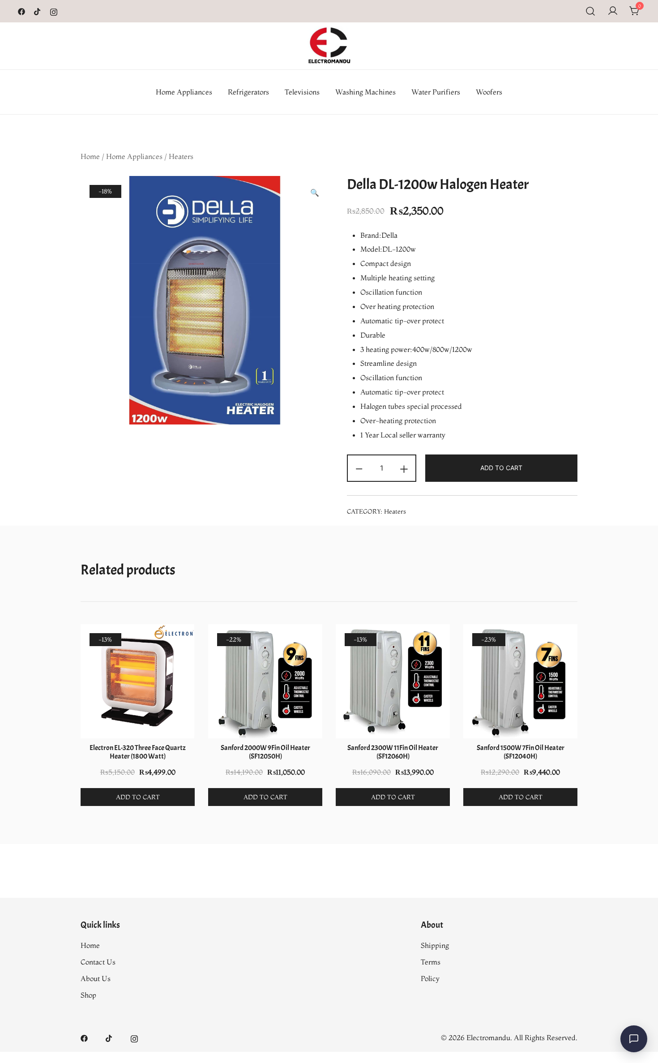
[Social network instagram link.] (53, 10)
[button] (314, 193)
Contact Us (98, 961)
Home (90, 156)
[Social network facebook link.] (21, 10)
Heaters (181, 156)
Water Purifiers (435, 91)
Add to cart (501, 467)
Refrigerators (248, 91)
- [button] (359, 467)
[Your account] (612, 11)
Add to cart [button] (138, 797)
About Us (96, 978)
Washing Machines (365, 91)
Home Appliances (184, 91)
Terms (430, 961)
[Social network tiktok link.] (37, 10)
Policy (430, 978)
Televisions (302, 91)
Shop (88, 994)
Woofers (489, 91)
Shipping (435, 945)
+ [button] (404, 467)
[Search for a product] (590, 11)
